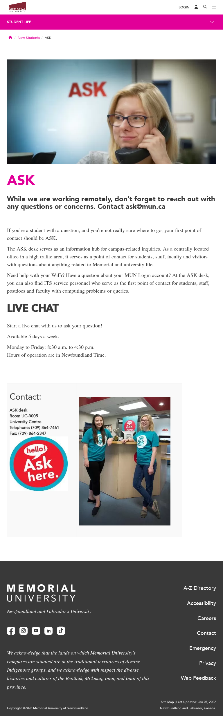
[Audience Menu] (196, 7)
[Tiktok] (61, 631)
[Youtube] (36, 631)
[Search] (205, 7)
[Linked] (48, 631)
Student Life (19, 22)
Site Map (167, 702)
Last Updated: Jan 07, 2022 (196, 702)
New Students (29, 38)
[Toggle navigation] (214, 7)
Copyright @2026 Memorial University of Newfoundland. (48, 708)
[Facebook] (11, 631)
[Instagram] (23, 631)
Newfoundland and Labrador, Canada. (188, 708)
